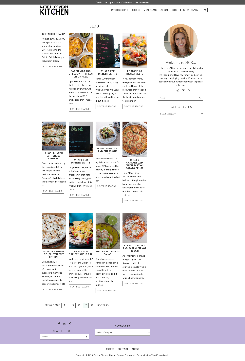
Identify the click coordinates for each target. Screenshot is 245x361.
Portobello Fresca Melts (134, 72)
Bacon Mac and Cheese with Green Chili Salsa (81, 74)
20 (73, 306)
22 (86, 306)
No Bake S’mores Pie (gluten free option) (53, 254)
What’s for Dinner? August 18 (80, 253)
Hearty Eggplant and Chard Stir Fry (108, 151)
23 (93, 306)
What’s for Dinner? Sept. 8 (107, 72)
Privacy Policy (143, 355)
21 (80, 306)
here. (183, 85)
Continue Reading (53, 66)
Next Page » (103, 306)
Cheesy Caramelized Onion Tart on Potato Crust (134, 164)
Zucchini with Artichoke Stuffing (54, 156)
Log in (166, 355)
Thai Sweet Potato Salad (108, 253)
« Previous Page (52, 306)
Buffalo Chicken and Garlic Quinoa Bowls (134, 248)
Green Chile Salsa (53, 34)
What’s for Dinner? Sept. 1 (80, 161)
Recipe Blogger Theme (104, 355)
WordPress (156, 355)
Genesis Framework (126, 355)
